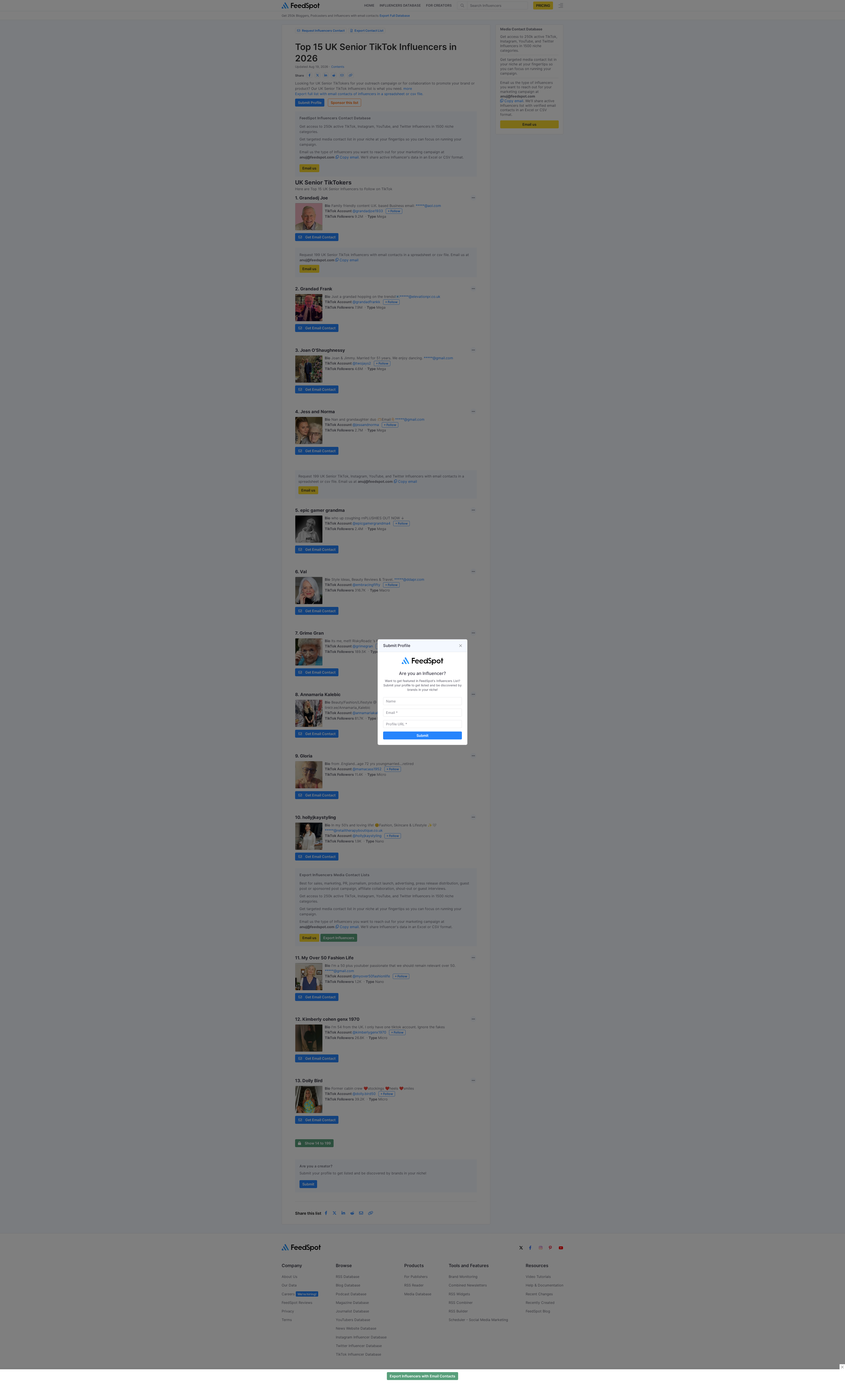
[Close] (460, 645)
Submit (422, 735)
